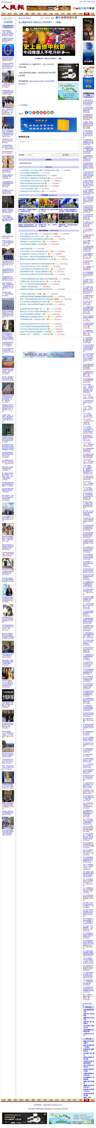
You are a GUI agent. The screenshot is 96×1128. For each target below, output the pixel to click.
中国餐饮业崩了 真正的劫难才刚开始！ (40, 281)
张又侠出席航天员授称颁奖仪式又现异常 (41, 301)
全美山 (87, 1047)
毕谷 (84, 1077)
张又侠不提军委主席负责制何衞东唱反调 (41, 326)
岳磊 (86, 1095)
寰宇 (74, 14)
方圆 (86, 1059)
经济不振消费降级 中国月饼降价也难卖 (38, 175)
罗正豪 (89, 1045)
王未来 (90, 1061)
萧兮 (88, 1021)
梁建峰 (89, 1030)
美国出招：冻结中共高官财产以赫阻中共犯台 (42, 304)
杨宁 (88, 1053)
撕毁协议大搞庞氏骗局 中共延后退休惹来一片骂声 (44, 259)
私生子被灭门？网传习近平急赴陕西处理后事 (43, 256)
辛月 (92, 1065)
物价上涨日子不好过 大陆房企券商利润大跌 (40, 311)
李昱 (84, 1021)
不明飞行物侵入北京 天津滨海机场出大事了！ (42, 251)
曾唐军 (89, 1063)
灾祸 (45, 14)
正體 (84, 1)
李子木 (90, 1034)
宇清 (91, 1081)
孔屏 (84, 1011)
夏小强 (89, 1089)
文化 (62, 14)
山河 (84, 1053)
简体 (81, 1)
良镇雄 (90, 1073)
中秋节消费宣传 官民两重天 (35, 173)
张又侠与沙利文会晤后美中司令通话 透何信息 (42, 274)
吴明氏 (90, 1057)
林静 (84, 1030)
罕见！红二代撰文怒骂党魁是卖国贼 (40, 284)
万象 (51, 14)
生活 (56, 14)
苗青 (84, 1089)
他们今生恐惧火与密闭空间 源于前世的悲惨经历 (43, 264)
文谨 (91, 1013)
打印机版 (24, 105)
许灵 (89, 1097)
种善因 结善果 (32, 249)
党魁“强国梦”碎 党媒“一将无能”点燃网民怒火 (42, 271)
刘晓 (84, 1013)
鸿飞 (88, 1087)
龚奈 (92, 1025)
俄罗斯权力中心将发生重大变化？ (38, 241)
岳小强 (85, 1027)
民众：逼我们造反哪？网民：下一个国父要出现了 (45, 234)
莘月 (92, 1069)
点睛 (88, 1081)
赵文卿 (85, 1093)
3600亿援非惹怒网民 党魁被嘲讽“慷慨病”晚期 (42, 296)
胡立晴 (87, 1031)
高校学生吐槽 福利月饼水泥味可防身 (39, 183)
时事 (21, 14)
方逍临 (85, 1034)
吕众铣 (85, 1071)
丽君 (92, 1009)
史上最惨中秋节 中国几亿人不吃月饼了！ (41, 254)
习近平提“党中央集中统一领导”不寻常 (40, 266)
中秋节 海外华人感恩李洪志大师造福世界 (41, 178)
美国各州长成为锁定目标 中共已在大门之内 (41, 324)
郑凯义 (89, 1025)
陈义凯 (87, 1075)
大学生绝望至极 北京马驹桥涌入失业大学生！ (42, 269)
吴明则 (90, 1085)
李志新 (85, 1069)
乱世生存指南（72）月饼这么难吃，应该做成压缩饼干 (45, 170)
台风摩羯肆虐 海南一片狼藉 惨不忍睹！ (40, 319)
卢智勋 (85, 1073)
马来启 (92, 1041)
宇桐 (89, 1069)
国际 (33, 14)
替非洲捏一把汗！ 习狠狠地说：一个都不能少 (42, 334)
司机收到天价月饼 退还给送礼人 (38, 191)
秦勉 (84, 1041)
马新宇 (85, 1043)
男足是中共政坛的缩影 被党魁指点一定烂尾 (41, 332)
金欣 (84, 1009)
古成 (88, 1041)
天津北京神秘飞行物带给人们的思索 (40, 244)
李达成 (90, 1093)
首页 (3, 14)
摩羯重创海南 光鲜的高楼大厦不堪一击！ (41, 317)
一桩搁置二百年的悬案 (35, 286)
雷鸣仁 (89, 1049)
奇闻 (39, 14)
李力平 (87, 1091)
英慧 (84, 1081)
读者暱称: (21, 155)
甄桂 (86, 1079)
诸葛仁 (85, 1097)
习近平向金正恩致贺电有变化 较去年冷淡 (41, 329)
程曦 (84, 1017)
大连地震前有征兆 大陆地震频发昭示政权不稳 (42, 239)
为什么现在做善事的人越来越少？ (40, 314)
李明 (88, 1017)
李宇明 (85, 1067)
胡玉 (84, 1065)
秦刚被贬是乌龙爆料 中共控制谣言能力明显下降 (42, 289)
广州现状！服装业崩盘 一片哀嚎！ (39, 294)
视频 (86, 14)
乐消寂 (89, 1065)
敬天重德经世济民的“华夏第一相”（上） (41, 309)
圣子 (91, 1053)
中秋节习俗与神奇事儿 (34, 188)
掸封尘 (85, 1057)
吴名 (84, 1025)
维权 (80, 14)
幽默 (27, 14)
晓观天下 (89, 1077)
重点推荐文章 (7, 25)
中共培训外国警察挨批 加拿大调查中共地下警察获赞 (45, 279)
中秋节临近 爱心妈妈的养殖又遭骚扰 (39, 186)
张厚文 (85, 1023)
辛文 (88, 1013)
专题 (68, 14)
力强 (91, 1017)
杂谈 (92, 14)
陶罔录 (85, 1085)
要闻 (9, 14)
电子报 (93, 1)
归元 (86, 1051)
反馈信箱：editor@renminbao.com (48, 1105)
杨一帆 (92, 1021)
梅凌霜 (89, 1009)
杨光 (84, 1045)
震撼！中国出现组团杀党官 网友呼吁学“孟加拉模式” (46, 299)
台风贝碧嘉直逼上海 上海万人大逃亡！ (40, 236)
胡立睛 (85, 1061)
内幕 (15, 14)
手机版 (88, 1)
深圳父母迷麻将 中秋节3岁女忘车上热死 (41, 181)
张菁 (84, 1049)
